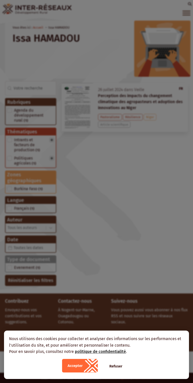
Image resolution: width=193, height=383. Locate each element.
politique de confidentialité (100, 351)
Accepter (75, 365)
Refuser (115, 366)
